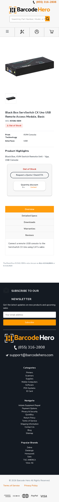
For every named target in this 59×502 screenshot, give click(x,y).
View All (29, 463)
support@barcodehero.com (31, 355)
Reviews (29, 235)
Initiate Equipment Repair (29, 405)
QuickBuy (29, 414)
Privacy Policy (31, 485)
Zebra (29, 447)
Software (29, 385)
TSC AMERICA (29, 460)
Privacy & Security (29, 411)
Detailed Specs (29, 215)
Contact (33, 187)
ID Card (29, 391)
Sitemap (29, 433)
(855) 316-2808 (45, 2)
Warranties (29, 228)
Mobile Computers (29, 382)
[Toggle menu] (7, 32)
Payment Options (29, 408)
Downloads (29, 222)
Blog (30, 430)
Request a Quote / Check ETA (29, 175)
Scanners (29, 375)
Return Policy (29, 417)
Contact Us (29, 427)
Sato (29, 456)
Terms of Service (29, 421)
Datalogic (29, 450)
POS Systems (29, 388)
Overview (29, 209)
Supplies (29, 378)
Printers (29, 372)
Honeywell (29, 453)
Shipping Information (30, 424)
